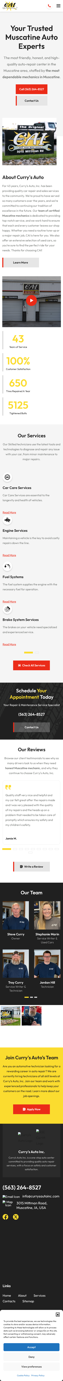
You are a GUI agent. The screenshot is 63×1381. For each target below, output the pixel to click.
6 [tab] (39, 849)
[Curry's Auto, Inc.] (25, 1137)
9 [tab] (57, 849)
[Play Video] (31, 300)
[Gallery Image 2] (10, 1036)
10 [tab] (30, 852)
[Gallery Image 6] (52, 1036)
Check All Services (33, 665)
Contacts (9, 1301)
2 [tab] (37, 652)
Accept (31, 1347)
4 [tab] (27, 849)
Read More (9, 512)
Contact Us (31, 100)
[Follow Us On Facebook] (5, 1217)
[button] (57, 1314)
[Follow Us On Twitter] (16, 1217)
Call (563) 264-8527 (31, 89)
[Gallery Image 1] (10, 1016)
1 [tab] (28, 652)
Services (40, 1295)
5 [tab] (33, 849)
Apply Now (33, 1109)
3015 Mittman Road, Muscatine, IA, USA (31, 1205)
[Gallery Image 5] (52, 1016)
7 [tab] (45, 849)
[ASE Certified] (40, 1137)
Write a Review (33, 866)
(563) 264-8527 (31, 714)
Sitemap (28, 1301)
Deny (32, 1357)
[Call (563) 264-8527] (49, 6)
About (22, 1295)
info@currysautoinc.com (40, 1196)
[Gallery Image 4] (31, 1036)
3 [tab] (21, 849)
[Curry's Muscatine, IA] (10, 6)
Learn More (20, 262)
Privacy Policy (37, 1375)
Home (7, 1295)
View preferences (31, 1366)
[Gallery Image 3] (31, 1016)
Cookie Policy (23, 1375)
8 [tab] (51, 849)
